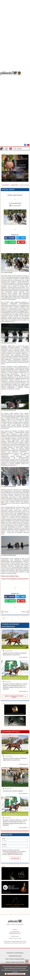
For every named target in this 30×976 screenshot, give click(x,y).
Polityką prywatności (12, 853)
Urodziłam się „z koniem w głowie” (13, 791)
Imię (3, 838)
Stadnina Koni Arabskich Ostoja (10, 576)
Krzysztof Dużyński (16, 203)
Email (4, 844)
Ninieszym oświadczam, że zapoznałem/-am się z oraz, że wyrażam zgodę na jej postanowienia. (14, 853)
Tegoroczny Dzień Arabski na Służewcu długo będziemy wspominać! (15, 654)
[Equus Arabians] (15, 907)
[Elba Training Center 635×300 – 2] (15, 714)
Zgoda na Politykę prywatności (10, 850)
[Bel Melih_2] (15, 181)
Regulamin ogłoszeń (15, 962)
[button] (6, 148)
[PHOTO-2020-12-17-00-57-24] (15, 879)
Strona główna (5, 185)
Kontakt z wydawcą (15, 953)
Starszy (6, 611)
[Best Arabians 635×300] (15, 893)
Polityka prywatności (15, 959)
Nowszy (24, 611)
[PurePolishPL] (15, 725)
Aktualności (5, 736)
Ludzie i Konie (6, 768)
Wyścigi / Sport (14, 185)
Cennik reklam (15, 956)
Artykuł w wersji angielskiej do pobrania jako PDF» (15, 578)
